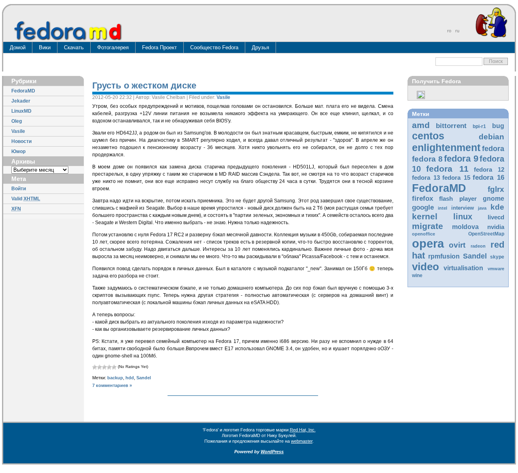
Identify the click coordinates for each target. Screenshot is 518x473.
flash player (458, 199)
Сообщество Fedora (214, 47)
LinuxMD (21, 111)
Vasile (18, 131)
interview (462, 208)
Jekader (20, 101)
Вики (45, 47)
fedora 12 (489, 169)
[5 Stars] (114, 367)
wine (417, 275)
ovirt (457, 244)
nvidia (495, 227)
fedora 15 (456, 177)
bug (498, 125)
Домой (17, 47)
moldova (465, 226)
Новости (21, 141)
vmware (496, 268)
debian (491, 136)
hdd (129, 377)
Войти (18, 188)
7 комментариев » (112, 385)
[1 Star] (94, 367)
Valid (25, 199)
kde (497, 207)
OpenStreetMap (486, 234)
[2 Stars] (99, 367)
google (423, 207)
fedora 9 (461, 158)
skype (497, 257)
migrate (427, 226)
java (482, 208)
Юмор (18, 151)
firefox (422, 198)
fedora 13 (426, 177)
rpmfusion (444, 256)
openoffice (423, 233)
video (425, 266)
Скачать (74, 47)
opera (428, 243)
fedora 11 (447, 168)
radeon (478, 246)
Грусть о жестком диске (144, 85)
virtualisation (463, 268)
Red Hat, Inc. (303, 429)
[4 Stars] (109, 367)
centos (428, 135)
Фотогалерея (113, 47)
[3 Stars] (104, 367)
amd (421, 125)
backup (115, 377)
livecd (496, 217)
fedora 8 (427, 158)
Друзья (260, 47)
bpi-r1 (479, 126)
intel (442, 208)
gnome (493, 198)
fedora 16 (488, 177)
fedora (493, 149)
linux (462, 216)
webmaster (301, 441)
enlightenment (446, 147)
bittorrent (451, 126)
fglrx (496, 189)
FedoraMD (23, 91)
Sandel (475, 256)
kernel (424, 216)
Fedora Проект (159, 47)
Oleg (16, 121)
